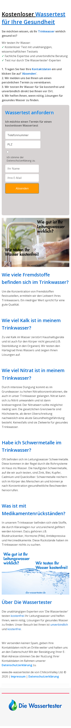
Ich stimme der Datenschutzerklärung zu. (21, 159)
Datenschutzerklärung (43, 676)
